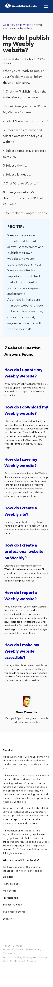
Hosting (27, 957)
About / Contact (12, 946)
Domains (31, 961)
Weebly (27, 25)
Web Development (14, 961)
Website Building (12, 25)
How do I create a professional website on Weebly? (23, 552)
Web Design (40, 957)
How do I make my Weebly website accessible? (21, 651)
